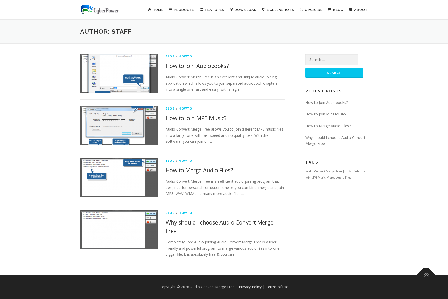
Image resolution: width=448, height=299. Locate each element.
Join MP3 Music (315, 177)
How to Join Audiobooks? (197, 66)
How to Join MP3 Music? (196, 118)
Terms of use (277, 286)
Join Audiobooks (354, 171)
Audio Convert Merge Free (323, 171)
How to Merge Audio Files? (199, 170)
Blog (170, 56)
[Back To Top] (426, 275)
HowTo (185, 56)
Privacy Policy (250, 286)
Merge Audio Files (339, 177)
